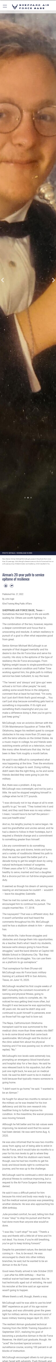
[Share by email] (12, 586)
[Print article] (6, 586)
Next (53, 280)
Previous (3, 280)
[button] (5, 6)
